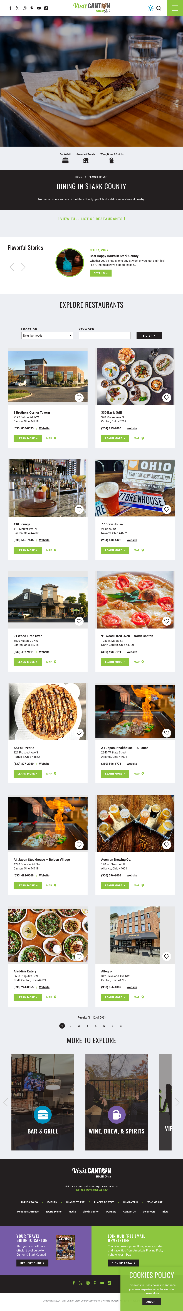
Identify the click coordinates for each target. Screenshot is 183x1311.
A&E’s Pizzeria (24, 748)
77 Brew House (112, 524)
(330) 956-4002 (111, 987)
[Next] (177, 1102)
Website (44, 428)
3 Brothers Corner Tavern (32, 412)
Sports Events (53, 1211)
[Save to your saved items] (79, 397)
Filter (147, 335)
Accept (151, 1301)
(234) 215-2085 (111, 428)
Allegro (106, 971)
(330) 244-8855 (24, 987)
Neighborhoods (32, 335)
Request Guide (31, 1263)
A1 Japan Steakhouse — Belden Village (42, 859)
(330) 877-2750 (24, 763)
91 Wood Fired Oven (28, 636)
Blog (165, 1211)
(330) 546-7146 (24, 540)
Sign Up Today (122, 1263)
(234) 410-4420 (111, 540)
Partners (111, 1211)
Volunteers (149, 1211)
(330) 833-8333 (24, 428)
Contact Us (129, 1211)
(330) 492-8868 (24, 875)
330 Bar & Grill (111, 412)
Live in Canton (91, 1211)
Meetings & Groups (28, 1211)
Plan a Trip (130, 1202)
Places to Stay (104, 1202)
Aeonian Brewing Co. (116, 859)
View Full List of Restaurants (91, 218)
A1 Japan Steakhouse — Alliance (124, 748)
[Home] (91, 8)
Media (72, 1211)
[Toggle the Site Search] (158, 8)
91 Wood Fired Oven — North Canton (127, 636)
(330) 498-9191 (111, 652)
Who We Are (154, 1202)
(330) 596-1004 (111, 875)
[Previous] (5, 1102)
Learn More (26, 438)
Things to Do (29, 1202)
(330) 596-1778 (111, 763)
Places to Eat (75, 1202)
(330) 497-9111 (24, 652)
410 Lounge (22, 524)
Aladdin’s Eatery (25, 971)
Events (52, 1202)
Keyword (86, 329)
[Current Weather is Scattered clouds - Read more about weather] (150, 8)
